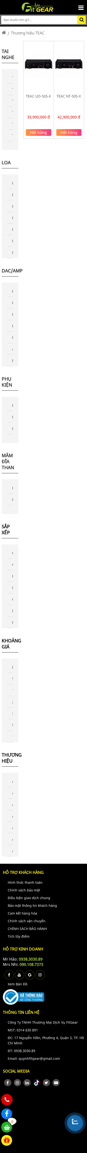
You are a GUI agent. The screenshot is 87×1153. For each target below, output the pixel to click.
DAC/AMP (12, 271)
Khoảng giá (10, 644)
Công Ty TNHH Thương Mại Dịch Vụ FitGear (43, 1022)
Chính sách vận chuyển (26, 921)
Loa (6, 162)
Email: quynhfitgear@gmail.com (34, 1058)
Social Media (16, 1071)
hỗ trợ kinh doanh (23, 949)
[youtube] (56, 1082)
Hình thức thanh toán (25, 882)
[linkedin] (27, 1082)
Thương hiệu (10, 758)
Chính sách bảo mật (24, 890)
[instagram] (17, 1082)
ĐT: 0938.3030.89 (21, 1050)
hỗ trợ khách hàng (23, 872)
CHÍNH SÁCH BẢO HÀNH (27, 928)
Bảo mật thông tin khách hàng (32, 905)
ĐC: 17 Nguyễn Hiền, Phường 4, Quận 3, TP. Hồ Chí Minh (46, 1040)
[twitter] (46, 1082)
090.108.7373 (31, 964)
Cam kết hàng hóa (22, 913)
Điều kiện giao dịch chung (29, 898)
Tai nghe (8, 54)
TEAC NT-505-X (69, 96)
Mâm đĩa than (8, 461)
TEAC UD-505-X (38, 96)
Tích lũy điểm (18, 936)
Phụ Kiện (7, 382)
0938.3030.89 (31, 959)
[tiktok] (36, 1082)
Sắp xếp (6, 530)
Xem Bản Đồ (17, 984)
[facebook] (7, 1082)
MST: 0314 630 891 (23, 1030)
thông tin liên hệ (21, 1012)
